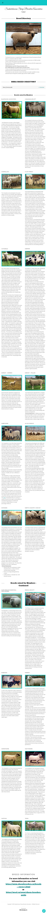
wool (4, 497)
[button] (2, 2)
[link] (23, 9)
